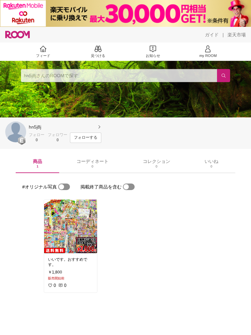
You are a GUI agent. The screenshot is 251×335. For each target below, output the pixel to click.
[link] (70, 226)
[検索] (223, 75)
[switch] (64, 187)
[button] (15, 131)
